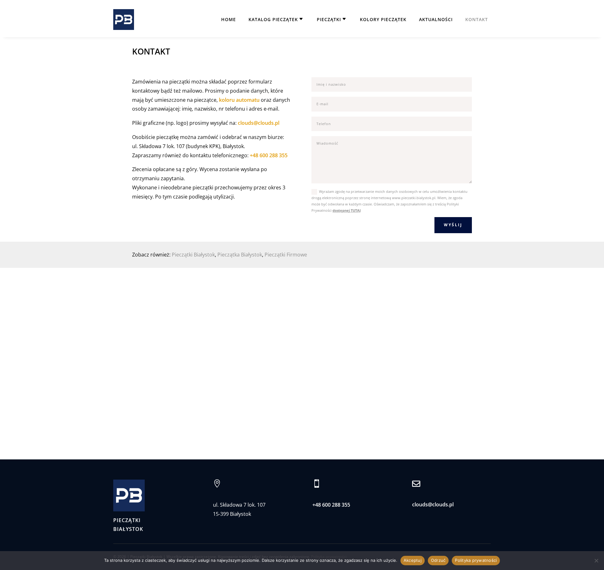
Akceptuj (413, 560)
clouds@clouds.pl (258, 122)
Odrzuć (438, 560)
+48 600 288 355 (269, 155)
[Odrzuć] (596, 560)
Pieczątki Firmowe (286, 254)
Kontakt (476, 19)
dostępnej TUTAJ (347, 210)
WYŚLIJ (453, 224)
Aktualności (436, 19)
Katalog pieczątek (273, 19)
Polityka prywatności (476, 560)
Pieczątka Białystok (239, 254)
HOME (228, 19)
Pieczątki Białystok (193, 254)
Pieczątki (329, 19)
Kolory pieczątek (383, 19)
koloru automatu (239, 99)
